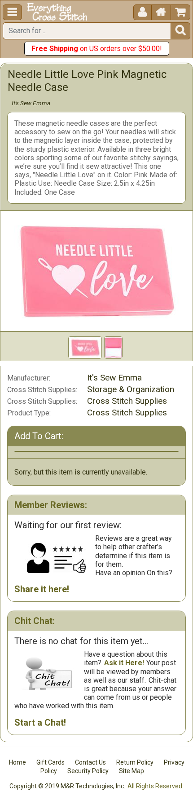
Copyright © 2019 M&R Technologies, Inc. (67, 786)
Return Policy (135, 762)
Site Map (131, 770)
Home (17, 762)
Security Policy (88, 770)
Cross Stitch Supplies (127, 401)
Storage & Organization (130, 389)
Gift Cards (50, 762)
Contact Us (90, 762)
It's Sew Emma (31, 103)
